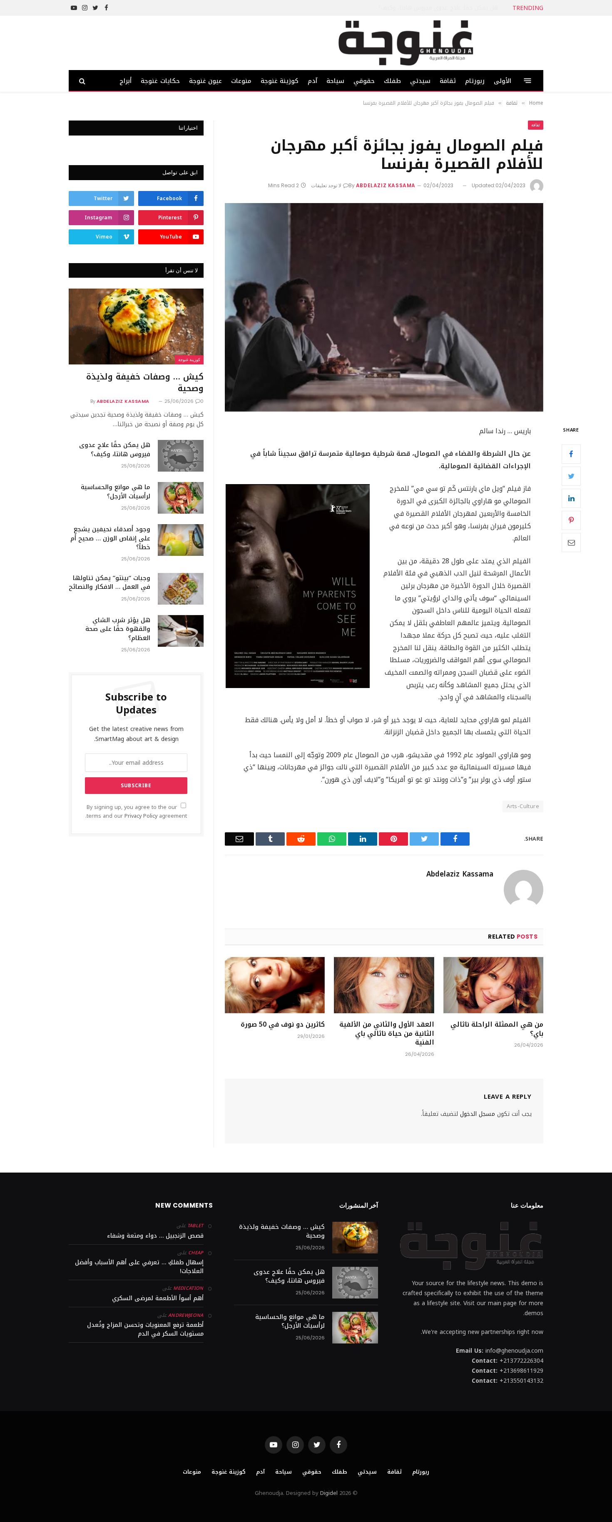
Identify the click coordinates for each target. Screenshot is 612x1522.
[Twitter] (571, 476)
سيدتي (420, 81)
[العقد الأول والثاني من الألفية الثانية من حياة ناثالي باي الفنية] (384, 985)
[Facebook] (571, 454)
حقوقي (364, 81)
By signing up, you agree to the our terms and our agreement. (136, 811)
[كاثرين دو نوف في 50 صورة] (275, 985)
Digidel (329, 1493)
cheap (196, 1252)
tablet (195, 1225)
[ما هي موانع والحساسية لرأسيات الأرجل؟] (181, 498)
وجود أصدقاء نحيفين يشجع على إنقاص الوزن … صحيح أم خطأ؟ (110, 538)
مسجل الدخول (477, 1114)
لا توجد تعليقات (326, 185)
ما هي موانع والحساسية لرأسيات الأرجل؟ (115, 492)
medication (188, 1288)
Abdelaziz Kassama (385, 185)
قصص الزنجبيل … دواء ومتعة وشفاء (155, 1235)
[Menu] (527, 81)
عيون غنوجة (205, 81)
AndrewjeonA (186, 1315)
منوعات (241, 81)
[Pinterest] (571, 520)
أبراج (125, 81)
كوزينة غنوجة (280, 81)
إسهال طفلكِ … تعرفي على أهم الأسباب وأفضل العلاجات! (139, 1267)
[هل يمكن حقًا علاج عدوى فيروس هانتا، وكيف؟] (181, 456)
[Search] (83, 80)
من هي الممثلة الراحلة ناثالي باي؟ (496, 1029)
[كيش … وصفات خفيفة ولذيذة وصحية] (136, 326)
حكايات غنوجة (160, 81)
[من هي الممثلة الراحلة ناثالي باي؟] (493, 985)
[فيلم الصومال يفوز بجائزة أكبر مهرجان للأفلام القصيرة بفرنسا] (384, 307)
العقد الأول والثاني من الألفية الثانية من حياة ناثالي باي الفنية (386, 1033)
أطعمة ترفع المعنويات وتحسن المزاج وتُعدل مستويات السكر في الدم (145, 1329)
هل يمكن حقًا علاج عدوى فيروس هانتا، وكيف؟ (438, 8)
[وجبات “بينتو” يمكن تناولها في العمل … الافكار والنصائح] (181, 589)
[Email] (571, 542)
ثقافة (448, 81)
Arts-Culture (523, 806)
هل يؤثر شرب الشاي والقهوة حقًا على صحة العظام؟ (117, 629)
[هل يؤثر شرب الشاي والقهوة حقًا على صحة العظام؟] (181, 631)
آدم (312, 81)
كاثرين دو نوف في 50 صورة (283, 1024)
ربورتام (475, 81)
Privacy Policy (140, 816)
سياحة (335, 81)
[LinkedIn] (571, 498)
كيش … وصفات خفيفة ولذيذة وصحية (145, 382)
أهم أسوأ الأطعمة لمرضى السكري (158, 1298)
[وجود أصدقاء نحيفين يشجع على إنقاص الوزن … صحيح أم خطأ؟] (181, 540)
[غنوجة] (405, 43)
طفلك (392, 81)
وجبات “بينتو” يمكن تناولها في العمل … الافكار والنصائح (109, 583)
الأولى (502, 81)
